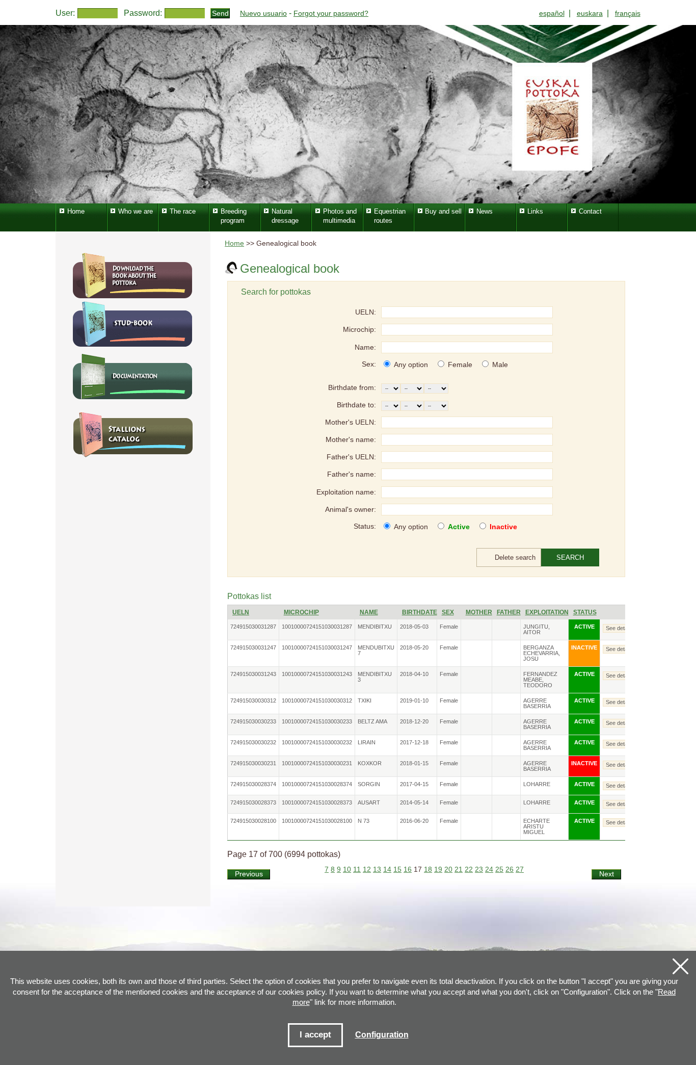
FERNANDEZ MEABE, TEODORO (540, 679)
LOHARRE (536, 784)
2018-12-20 (414, 721)
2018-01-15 (414, 763)
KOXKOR (370, 763)
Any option (411, 364)
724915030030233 (253, 721)
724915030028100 (253, 821)
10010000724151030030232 (317, 742)
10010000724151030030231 (317, 763)
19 (438, 869)
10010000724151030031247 (317, 647)
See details (619, 628)
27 (520, 869)
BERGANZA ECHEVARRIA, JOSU (541, 653)
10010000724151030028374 (317, 784)
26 (509, 869)
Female (460, 364)
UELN (240, 612)
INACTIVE (584, 647)
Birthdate (419, 612)
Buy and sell (443, 211)
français (627, 13)
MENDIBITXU (375, 627)
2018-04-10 (414, 674)
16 (408, 869)
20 (448, 869)
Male (500, 364)
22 (469, 869)
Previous (249, 874)
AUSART (369, 802)
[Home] (348, 114)
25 (499, 869)
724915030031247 (253, 647)
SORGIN (369, 784)
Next (606, 874)
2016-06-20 (414, 821)
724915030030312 (253, 700)
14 (387, 869)
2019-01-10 (414, 700)
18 (428, 869)
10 (347, 869)
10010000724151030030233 (317, 721)
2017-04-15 (414, 784)
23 (479, 869)
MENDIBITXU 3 (375, 677)
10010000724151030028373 (317, 802)
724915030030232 (253, 742)
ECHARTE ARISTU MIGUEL (536, 826)
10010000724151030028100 (317, 821)
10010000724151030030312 (317, 700)
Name (369, 612)
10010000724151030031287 (317, 627)
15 (397, 869)
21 (458, 869)
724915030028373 (253, 802)
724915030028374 (253, 784)
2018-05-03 (414, 627)
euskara (590, 13)
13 (377, 869)
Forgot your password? (330, 13)
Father (509, 612)
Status (585, 612)
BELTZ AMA (372, 721)
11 (357, 869)
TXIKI (364, 700)
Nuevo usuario (263, 13)
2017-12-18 (414, 742)
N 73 (363, 821)
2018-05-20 (414, 647)
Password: (143, 13)
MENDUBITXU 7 (376, 650)
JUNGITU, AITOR (536, 629)
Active (459, 527)
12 (367, 869)
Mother (479, 612)
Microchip (301, 612)
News (484, 211)
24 (489, 869)
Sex (448, 612)
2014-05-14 (414, 802)
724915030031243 (253, 674)
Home (234, 243)
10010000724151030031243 (317, 674)
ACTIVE (584, 627)
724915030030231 (253, 763)
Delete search (515, 557)
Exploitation (547, 612)
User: (65, 13)
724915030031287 (253, 627)
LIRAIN (367, 742)
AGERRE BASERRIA (537, 703)
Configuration (382, 1034)
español (552, 13)
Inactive (503, 527)
